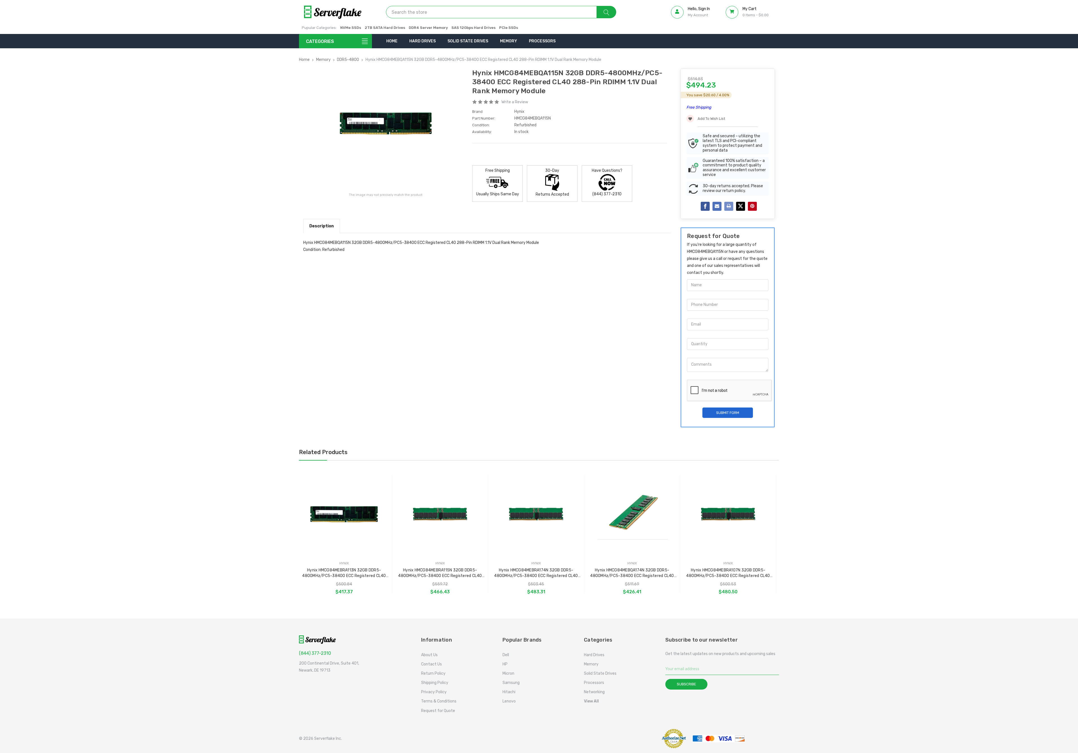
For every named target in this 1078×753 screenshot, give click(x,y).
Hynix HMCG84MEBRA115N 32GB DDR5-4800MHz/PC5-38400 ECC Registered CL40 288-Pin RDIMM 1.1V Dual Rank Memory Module (440, 573)
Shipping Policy (434, 682)
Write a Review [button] (514, 102)
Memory (508, 41)
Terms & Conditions (438, 701)
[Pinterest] (752, 206)
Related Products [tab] (323, 452)
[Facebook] (705, 206)
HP (505, 664)
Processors (542, 41)
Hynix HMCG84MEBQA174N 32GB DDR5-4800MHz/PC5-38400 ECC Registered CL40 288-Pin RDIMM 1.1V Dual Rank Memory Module (632, 573)
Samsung (511, 682)
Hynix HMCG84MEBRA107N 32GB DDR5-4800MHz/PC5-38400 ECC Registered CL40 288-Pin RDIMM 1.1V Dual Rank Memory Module (728, 573)
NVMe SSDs (350, 28)
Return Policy (433, 673)
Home (392, 41)
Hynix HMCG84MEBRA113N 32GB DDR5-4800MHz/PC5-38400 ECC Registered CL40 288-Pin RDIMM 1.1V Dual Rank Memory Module (344, 573)
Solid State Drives (467, 41)
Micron (508, 673)
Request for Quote (438, 710)
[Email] (716, 206)
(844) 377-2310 (315, 653)
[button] (641, 738)
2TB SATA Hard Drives (385, 28)
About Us (429, 655)
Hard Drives (422, 41)
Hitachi (509, 692)
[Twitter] (740, 206)
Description (321, 225)
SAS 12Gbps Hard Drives (473, 28)
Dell (506, 655)
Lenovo (509, 701)
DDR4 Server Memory (428, 28)
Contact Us (431, 664)
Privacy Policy (434, 692)
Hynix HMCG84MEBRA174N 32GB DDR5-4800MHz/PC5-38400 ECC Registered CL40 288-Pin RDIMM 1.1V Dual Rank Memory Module (536, 573)
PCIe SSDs (508, 28)
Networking (594, 692)
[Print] (728, 206)
